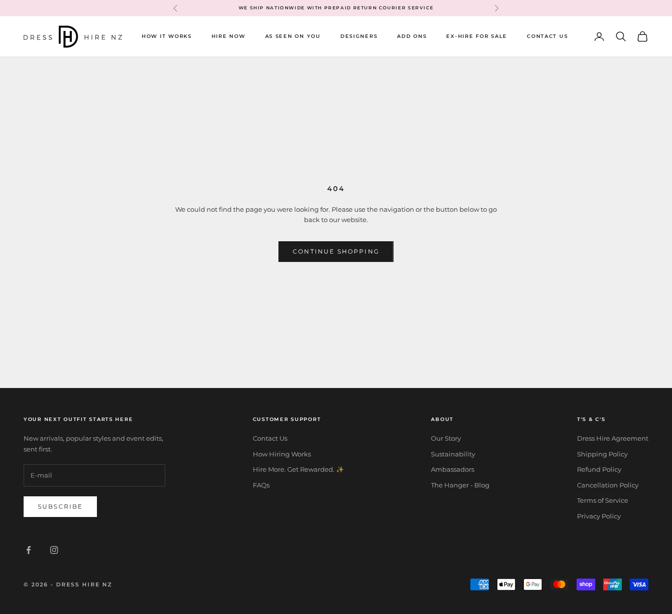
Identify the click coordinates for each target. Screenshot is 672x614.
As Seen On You (293, 36)
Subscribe (60, 506)
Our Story (446, 438)
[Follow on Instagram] (54, 550)
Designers (359, 36)
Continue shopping (336, 251)
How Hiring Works (282, 454)
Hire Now (228, 36)
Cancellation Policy (608, 485)
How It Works (167, 36)
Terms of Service (602, 500)
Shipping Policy (602, 454)
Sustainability (453, 454)
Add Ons (412, 36)
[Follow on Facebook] (28, 550)
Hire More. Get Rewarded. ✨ (298, 469)
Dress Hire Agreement (612, 438)
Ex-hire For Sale (476, 36)
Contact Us (547, 36)
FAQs (261, 485)
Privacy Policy (599, 516)
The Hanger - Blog (460, 485)
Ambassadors (452, 469)
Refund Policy (599, 469)
